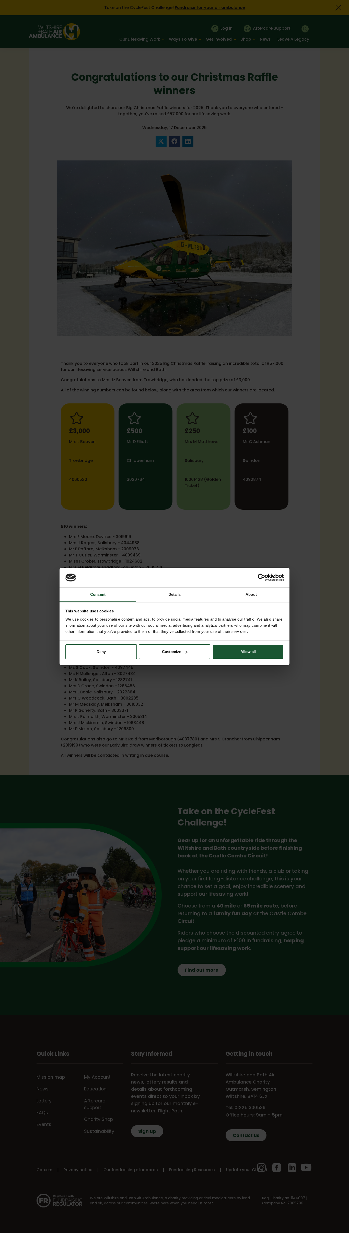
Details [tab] (174, 594)
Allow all (248, 651)
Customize (171, 651)
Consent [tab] (98, 594)
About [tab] (251, 594)
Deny (101, 651)
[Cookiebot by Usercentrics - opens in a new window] (261, 577)
